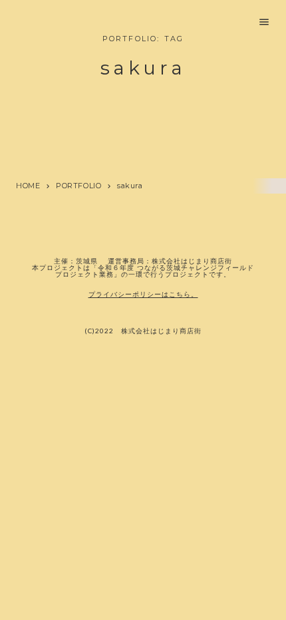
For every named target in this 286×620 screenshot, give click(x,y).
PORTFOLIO (78, 185)
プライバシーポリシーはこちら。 (143, 294)
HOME (28, 185)
